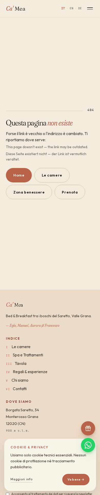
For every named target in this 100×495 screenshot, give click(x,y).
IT (63, 8)
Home (18, 175)
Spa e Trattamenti (28, 354)
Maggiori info (21, 479)
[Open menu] (90, 8)
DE (80, 8)
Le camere (52, 175)
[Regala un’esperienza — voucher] (88, 428)
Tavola (20, 363)
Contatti (20, 388)
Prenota (70, 192)
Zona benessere (29, 192)
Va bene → (75, 479)
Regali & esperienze (30, 371)
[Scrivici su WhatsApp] (88, 445)
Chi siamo (20, 380)
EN (71, 8)
